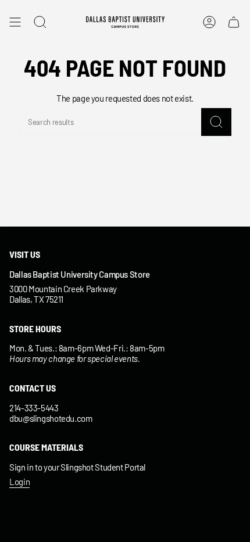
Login (19, 481)
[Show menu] (15, 22)
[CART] (234, 22)
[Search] (216, 122)
